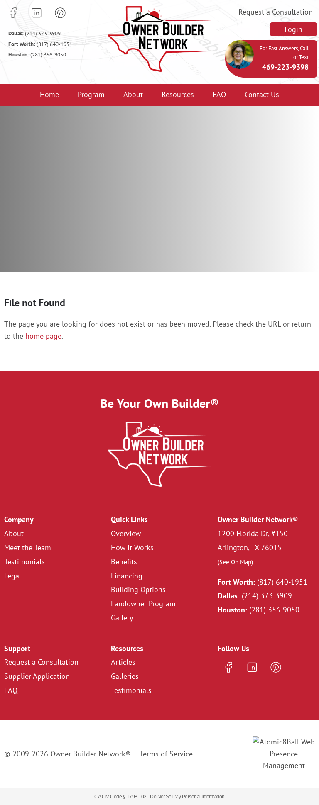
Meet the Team (27, 547)
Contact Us (262, 94)
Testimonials (24, 561)
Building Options (138, 589)
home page (43, 336)
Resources (178, 94)
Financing (126, 576)
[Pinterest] (60, 13)
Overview (126, 533)
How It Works (132, 547)
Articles (123, 662)
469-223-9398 (285, 67)
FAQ (219, 94)
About (133, 94)
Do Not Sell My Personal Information (187, 797)
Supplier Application (37, 676)
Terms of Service (166, 754)
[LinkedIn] (36, 13)
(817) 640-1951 (40, 44)
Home (49, 94)
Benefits (124, 561)
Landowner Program (143, 603)
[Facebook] (13, 13)
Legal (12, 576)
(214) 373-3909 (34, 33)
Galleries (125, 676)
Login (293, 29)
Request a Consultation (275, 12)
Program (91, 94)
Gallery (122, 617)
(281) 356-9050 (37, 54)
